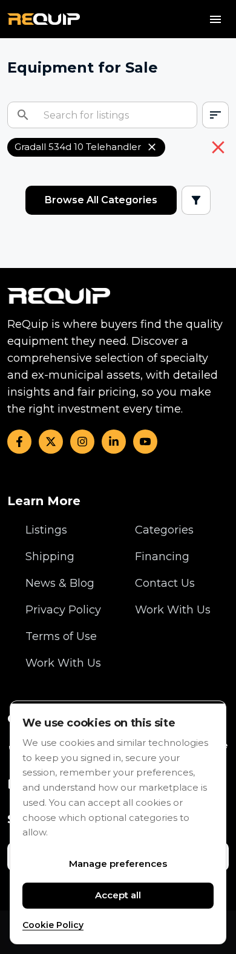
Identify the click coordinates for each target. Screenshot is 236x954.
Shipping (49, 556)
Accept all (118, 895)
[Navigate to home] (43, 19)
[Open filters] (196, 200)
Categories (164, 530)
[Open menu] (215, 19)
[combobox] (215, 115)
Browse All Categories (101, 200)
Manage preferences (118, 863)
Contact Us (165, 583)
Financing (162, 556)
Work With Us (63, 663)
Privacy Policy (63, 609)
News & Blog (59, 583)
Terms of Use (61, 636)
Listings (46, 530)
